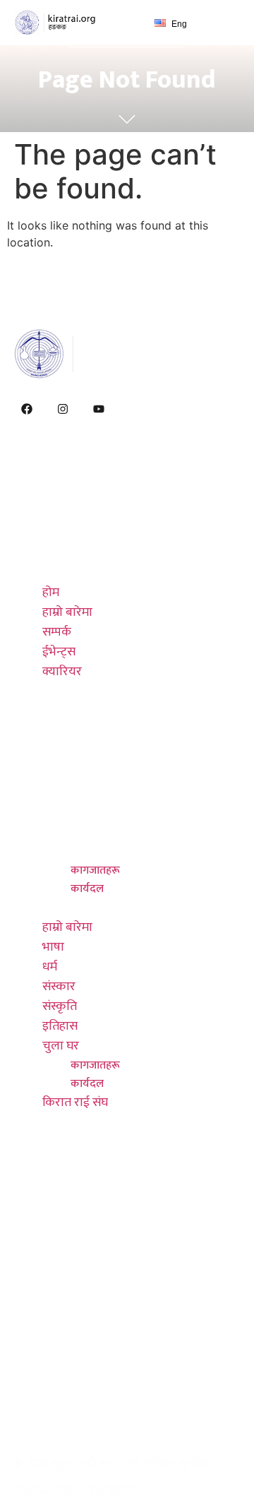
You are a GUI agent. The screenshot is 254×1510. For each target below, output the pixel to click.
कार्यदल (87, 888)
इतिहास (60, 831)
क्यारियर (62, 572)
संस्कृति (59, 811)
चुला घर (60, 851)
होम (50, 493)
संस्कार (58, 791)
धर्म (49, 772)
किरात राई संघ (75, 907)
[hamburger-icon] (224, 22)
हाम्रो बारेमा (67, 513)
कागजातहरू (95, 870)
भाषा (53, 752)
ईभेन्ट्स (58, 553)
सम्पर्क (56, 533)
